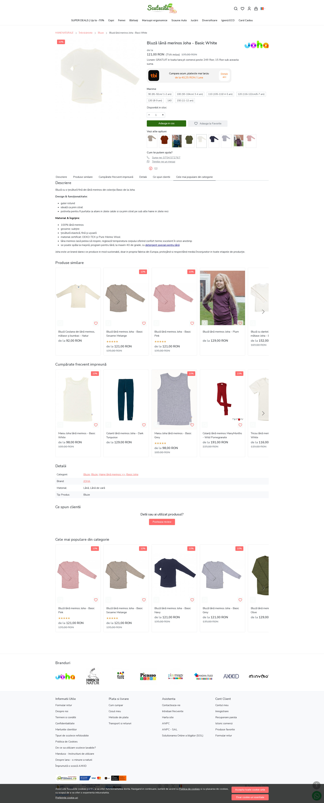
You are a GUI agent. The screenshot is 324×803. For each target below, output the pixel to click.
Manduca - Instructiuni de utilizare (74, 754)
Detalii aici (224, 75)
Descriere (61, 177)
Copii (111, 20)
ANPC (166, 723)
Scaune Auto (179, 20)
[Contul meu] (249, 9)
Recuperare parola (226, 717)
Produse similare (83, 177)
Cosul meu (115, 711)
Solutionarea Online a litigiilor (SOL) (182, 735)
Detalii (143, 177)
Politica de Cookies (66, 741)
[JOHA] (65, 683)
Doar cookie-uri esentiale (250, 797)
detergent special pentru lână (162, 245)
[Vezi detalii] (60, 323)
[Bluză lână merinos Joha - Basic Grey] (226, 138)
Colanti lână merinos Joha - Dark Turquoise (124, 435)
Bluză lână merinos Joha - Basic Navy (172, 610)
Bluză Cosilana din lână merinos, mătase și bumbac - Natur (76, 334)
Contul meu (221, 705)
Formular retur (63, 705)
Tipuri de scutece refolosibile (72, 735)
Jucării (194, 20)
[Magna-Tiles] (203, 683)
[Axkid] (231, 683)
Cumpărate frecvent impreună (116, 177)
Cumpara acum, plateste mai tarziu (189, 75)
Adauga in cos (166, 123)
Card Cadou (246, 20)
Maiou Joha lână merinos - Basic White (76, 435)
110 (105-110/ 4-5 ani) (220, 94)
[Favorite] (242, 9)
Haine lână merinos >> (112, 474)
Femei (121, 20)
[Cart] (256, 9)
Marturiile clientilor (66, 729)
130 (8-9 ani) (155, 100)
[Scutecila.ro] (162, 8)
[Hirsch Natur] (93, 683)
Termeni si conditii (65, 717)
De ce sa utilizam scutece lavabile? (75, 748)
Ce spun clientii (161, 177)
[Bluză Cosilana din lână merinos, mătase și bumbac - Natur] (78, 298)
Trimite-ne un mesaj (163, 161)
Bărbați (133, 20)
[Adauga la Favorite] (96, 323)
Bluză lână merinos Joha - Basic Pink (172, 334)
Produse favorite (225, 729)
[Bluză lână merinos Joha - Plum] (238, 140)
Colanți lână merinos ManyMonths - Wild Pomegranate (222, 435)
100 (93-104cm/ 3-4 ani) (190, 94)
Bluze (101, 32)
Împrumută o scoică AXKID (71, 766)
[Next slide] (263, 311)
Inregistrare (222, 711)
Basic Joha (132, 474)
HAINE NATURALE (64, 32)
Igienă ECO (228, 20)
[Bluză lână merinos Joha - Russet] (164, 139)
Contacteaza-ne (171, 705)
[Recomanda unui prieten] (157, 168)
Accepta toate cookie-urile (250, 789)
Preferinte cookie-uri (67, 797)
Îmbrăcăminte (85, 32)
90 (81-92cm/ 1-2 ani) (159, 94)
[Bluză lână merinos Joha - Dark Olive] (189, 139)
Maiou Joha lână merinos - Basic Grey (172, 435)
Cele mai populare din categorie (194, 177)
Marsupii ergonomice (154, 20)
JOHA (86, 481)
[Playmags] (176, 683)
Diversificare (209, 20)
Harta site (168, 717)
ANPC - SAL (169, 729)
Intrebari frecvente (172, 711)
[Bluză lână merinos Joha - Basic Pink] (251, 138)
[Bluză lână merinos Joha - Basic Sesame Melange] (152, 138)
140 (169, 100)
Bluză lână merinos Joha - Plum (221, 332)
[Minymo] (259, 683)
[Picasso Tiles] (148, 683)
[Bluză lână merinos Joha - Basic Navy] (214, 139)
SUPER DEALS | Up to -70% (87, 20)
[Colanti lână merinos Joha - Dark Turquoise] (126, 400)
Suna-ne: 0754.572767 (166, 157)
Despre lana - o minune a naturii (73, 760)
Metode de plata (118, 717)
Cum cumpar (116, 705)
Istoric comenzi (224, 723)
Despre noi (61, 711)
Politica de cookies (189, 789)
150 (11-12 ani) (185, 100)
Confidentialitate (65, 723)
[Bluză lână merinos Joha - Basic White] (201, 139)
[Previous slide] (60, 676)
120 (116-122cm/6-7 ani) (251, 94)
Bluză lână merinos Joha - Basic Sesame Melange (124, 334)
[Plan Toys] (120, 683)
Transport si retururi (120, 723)
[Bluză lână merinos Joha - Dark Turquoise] (177, 141)
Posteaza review (162, 522)
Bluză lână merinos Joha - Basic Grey (221, 610)
